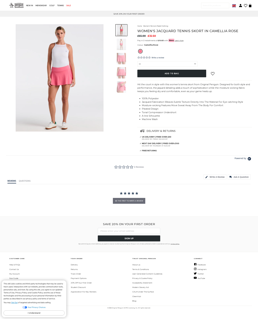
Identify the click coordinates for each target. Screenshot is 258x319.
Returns (74, 269)
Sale (68, 5)
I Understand (34, 313)
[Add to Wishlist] (213, 72)
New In (29, 5)
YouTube (201, 278)
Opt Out (14, 302)
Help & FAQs (14, 265)
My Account (14, 274)
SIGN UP (129, 238)
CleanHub (136, 296)
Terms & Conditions (140, 269)
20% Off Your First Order (81, 283)
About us (136, 265)
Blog (134, 301)
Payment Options (78, 278)
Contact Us (14, 269)
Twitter (201, 274)
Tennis (60, 5)
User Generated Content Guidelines (147, 274)
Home (139, 26)
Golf (51, 5)
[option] (129, 13)
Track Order (76, 274)
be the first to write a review (129, 201)
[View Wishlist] (245, 5)
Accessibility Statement (142, 283)
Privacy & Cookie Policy (142, 278)
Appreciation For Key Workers (83, 292)
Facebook (202, 265)
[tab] (215, 177)
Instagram (202, 269)
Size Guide (13, 278)
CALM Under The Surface (143, 292)
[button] (121, 30)
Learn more (179, 41)
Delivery (74, 265)
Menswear (41, 5)
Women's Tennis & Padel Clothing (155, 26)
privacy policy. (175, 244)
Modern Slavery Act (140, 287)
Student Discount (78, 287)
